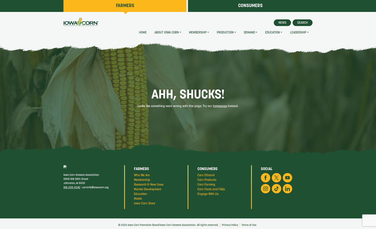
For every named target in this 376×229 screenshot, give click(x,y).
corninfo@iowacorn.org (95, 187)
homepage (220, 106)
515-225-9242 (71, 187)
